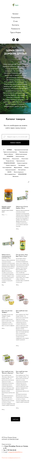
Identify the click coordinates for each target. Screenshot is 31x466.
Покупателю (15, 17)
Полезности (15, 29)
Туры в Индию (15, 32)
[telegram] (17, 40)
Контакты (15, 25)
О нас (15, 21)
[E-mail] (13, 40)
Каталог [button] (16, 14)
